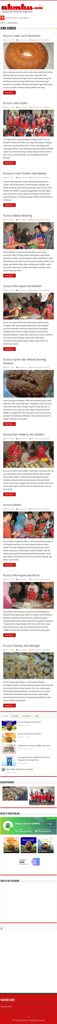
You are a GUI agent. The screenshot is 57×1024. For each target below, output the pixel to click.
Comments (26, 716)
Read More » (9, 93)
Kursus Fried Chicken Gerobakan (25, 173)
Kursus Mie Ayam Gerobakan (22, 286)
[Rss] (28, 1017)
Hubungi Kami (6, 1006)
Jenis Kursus (23, 40)
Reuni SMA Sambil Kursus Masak (19, 769)
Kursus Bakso (12, 505)
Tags (37, 716)
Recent (5, 716)
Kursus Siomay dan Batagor (21, 645)
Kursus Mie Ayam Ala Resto (21, 575)
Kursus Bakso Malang (17, 215)
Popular (15, 716)
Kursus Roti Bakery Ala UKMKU (23, 434)
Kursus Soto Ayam (15, 103)
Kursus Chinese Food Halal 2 (29, 722)
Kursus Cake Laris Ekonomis (21, 36)
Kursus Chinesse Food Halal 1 (30, 734)
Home (2, 23)
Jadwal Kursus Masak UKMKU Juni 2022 (22, 18)
